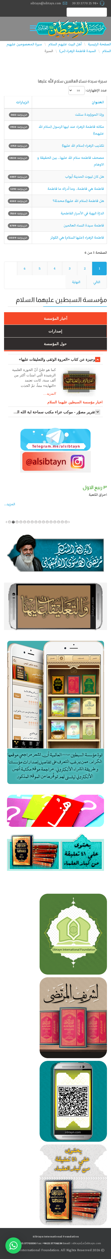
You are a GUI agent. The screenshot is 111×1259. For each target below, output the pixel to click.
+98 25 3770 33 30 (85, 3)
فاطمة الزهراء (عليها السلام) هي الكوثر (77, 237)
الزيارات (22, 102)
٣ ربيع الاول (95, 487)
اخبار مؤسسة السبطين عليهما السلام (75, 402)
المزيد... (49, 393)
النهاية (76, 282)
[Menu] (35, 29)
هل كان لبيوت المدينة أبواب (84, 176)
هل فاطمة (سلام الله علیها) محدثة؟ (78, 201)
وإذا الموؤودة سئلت (89, 114)
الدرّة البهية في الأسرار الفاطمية (82, 213)
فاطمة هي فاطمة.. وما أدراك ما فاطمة (75, 188)
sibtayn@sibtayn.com (45, 3)
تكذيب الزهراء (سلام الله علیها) (83, 145)
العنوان (98, 102)
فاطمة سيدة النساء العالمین (84, 225)
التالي (96, 282)
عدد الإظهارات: (96, 90)
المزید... (9, 504)
